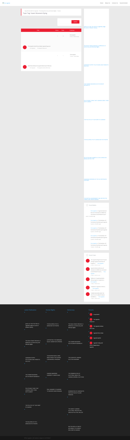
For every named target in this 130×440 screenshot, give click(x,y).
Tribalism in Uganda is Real (97, 286)
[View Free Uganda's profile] (67, 36)
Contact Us (115, 3)
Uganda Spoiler (97, 338)
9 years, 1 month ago (74, 56)
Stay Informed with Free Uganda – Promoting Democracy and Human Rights (40, 10)
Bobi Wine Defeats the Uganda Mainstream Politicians (39, 65)
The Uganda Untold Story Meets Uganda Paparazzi (39, 46)
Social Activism (124, 3)
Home (101, 3)
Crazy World (96, 314)
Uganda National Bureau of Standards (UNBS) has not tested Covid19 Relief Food (99, 212)
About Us (107, 3)
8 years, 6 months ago (74, 36)
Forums (59, 10)
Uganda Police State (98, 333)
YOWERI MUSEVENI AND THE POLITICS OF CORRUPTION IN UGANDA (97, 294)
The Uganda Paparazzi (42, 48)
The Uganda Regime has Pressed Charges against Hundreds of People (99, 261)
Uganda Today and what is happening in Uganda (96, 345)
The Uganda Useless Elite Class (43, 67)
